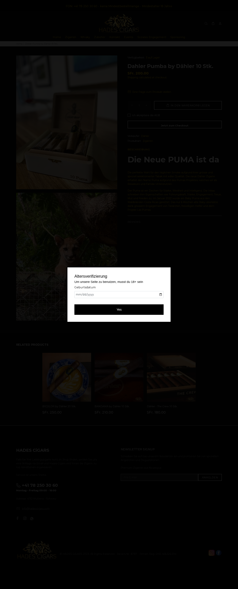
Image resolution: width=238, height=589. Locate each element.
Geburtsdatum (85, 287)
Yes (119, 309)
